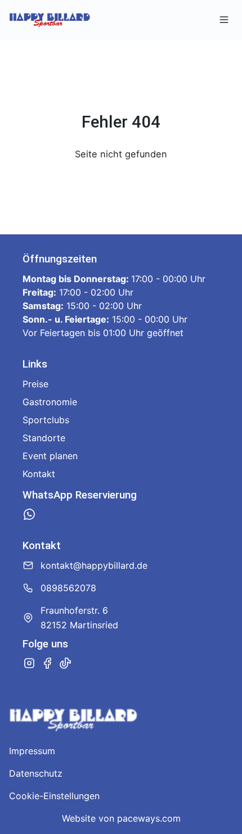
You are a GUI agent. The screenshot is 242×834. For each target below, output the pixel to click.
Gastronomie (50, 401)
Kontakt (39, 473)
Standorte (44, 437)
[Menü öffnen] (224, 20)
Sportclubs (46, 419)
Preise (35, 383)
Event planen (50, 455)
